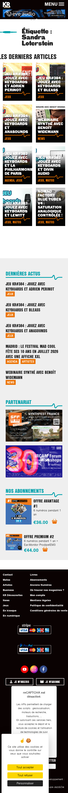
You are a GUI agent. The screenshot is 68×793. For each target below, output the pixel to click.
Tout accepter (25, 767)
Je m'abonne (53, 682)
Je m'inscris (21, 682)
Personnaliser (25, 783)
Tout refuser (25, 775)
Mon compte (37, 595)
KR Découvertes (12, 595)
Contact (8, 574)
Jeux (10, 294)
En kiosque (9, 610)
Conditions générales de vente (48, 610)
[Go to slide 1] (31, 19)
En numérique (11, 615)
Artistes (28, 361)
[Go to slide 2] (34, 19)
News (10, 382)
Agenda (12, 361)
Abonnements (38, 579)
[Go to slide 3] (37, 20)
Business (8, 590)
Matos (6, 579)
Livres (33, 574)
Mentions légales (40, 600)
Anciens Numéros (41, 585)
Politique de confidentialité (46, 605)
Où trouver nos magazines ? (47, 590)
